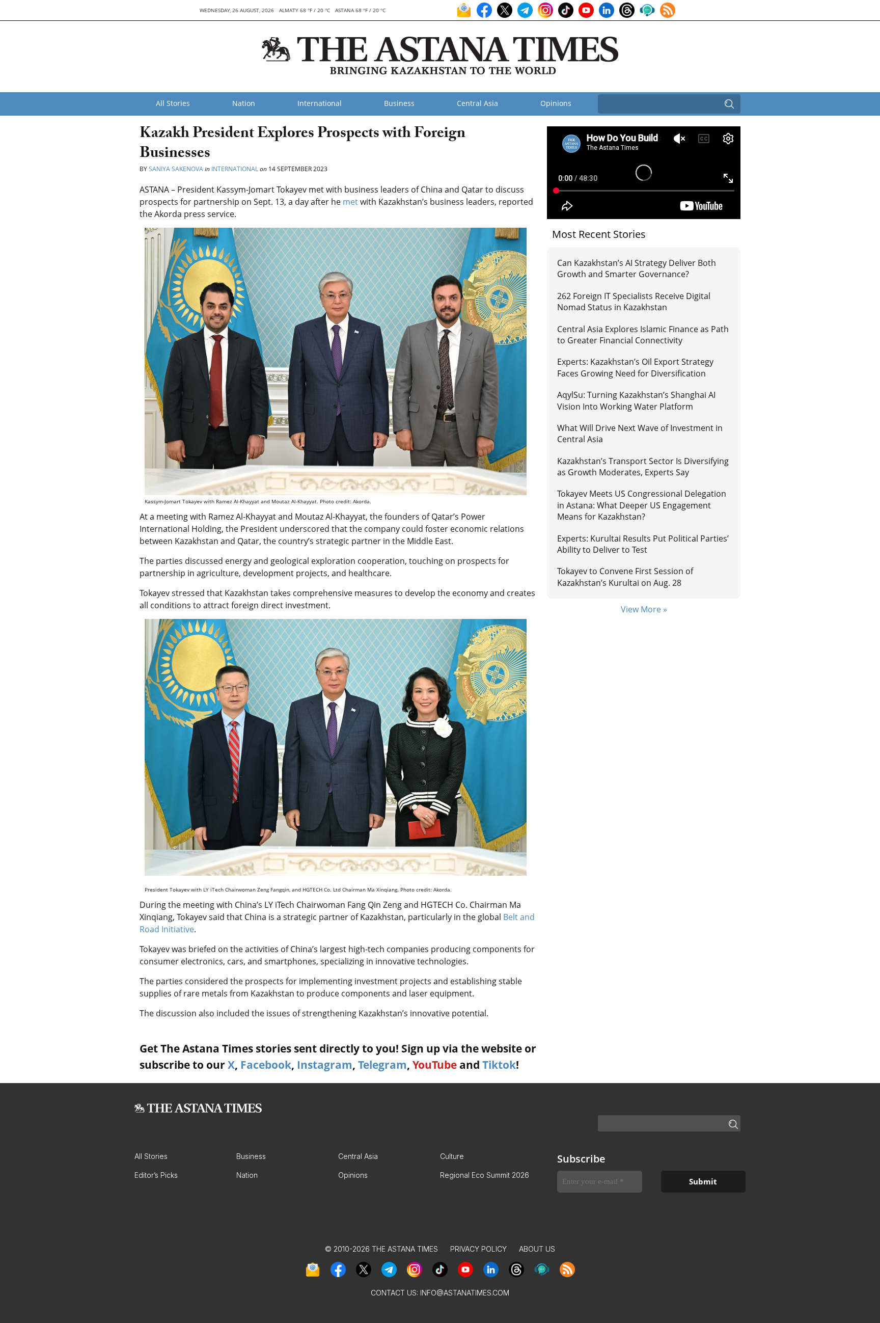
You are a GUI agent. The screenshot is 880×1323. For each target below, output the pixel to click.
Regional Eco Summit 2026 (484, 1175)
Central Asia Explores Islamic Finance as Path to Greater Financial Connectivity (643, 334)
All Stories (173, 103)
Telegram (382, 1065)
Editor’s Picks (156, 1175)
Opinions (555, 103)
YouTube (435, 1065)
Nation (243, 103)
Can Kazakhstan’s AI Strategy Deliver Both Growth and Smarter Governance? (636, 268)
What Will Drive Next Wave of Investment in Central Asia (640, 433)
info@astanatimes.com (464, 1292)
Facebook (265, 1065)
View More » (644, 609)
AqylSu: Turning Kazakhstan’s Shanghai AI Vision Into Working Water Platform (636, 400)
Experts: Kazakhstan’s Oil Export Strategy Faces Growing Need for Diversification (635, 367)
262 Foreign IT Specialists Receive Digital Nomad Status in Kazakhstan (633, 301)
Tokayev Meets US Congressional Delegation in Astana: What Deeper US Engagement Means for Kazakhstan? (641, 505)
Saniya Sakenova (176, 169)
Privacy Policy (478, 1249)
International (319, 103)
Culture (452, 1156)
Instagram (324, 1065)
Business (399, 103)
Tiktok (499, 1065)
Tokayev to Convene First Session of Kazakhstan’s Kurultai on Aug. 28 (625, 576)
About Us (537, 1249)
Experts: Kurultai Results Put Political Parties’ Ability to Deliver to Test (643, 544)
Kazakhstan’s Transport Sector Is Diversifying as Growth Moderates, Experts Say (643, 466)
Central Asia (477, 103)
